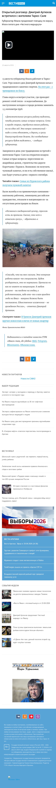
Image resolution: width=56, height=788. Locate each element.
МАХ (34, 341)
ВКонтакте (13, 345)
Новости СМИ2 (28, 379)
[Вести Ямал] (19, 3)
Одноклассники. (27, 345)
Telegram (42, 341)
